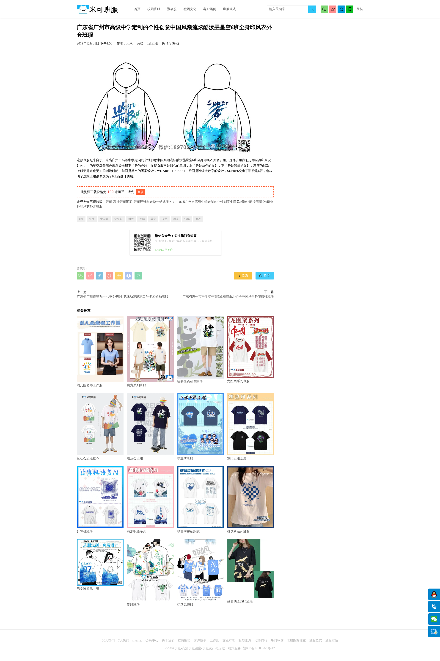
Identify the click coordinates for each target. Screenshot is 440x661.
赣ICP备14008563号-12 (259, 648)
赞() (264, 275)
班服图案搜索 (296, 640)
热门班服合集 (236, 458)
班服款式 (229, 9)
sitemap (137, 640)
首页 (137, 9)
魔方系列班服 (136, 385)
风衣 (198, 219)
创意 (131, 219)
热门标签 (277, 640)
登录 (140, 192)
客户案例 (209, 9)
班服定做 (331, 640)
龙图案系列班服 (238, 381)
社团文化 (190, 9)
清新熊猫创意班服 (190, 381)
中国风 (104, 219)
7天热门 (123, 640)
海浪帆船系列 (136, 531)
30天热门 (108, 640)
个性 (91, 219)
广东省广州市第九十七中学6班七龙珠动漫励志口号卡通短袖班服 (122, 296)
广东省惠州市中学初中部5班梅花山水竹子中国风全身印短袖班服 (228, 296)
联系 (243, 275)
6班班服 (152, 43)
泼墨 (164, 219)
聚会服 (172, 9)
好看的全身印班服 (240, 601)
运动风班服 (185, 604)
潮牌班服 (133, 604)
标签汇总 (245, 640)
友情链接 (184, 640)
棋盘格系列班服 (238, 531)
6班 (81, 219)
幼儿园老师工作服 (89, 385)
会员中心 (152, 640)
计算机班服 (85, 531)
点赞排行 (261, 640)
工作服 (214, 640)
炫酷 (187, 219)
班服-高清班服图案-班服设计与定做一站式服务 (139, 202)
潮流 (176, 219)
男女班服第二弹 (88, 589)
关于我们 (168, 640)
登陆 (360, 9)
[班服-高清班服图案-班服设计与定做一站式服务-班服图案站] (97, 9)
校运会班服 (135, 458)
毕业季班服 (185, 458)
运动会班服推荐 (88, 458)
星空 (153, 219)
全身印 (118, 219)
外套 (142, 219)
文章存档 (229, 640)
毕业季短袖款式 (188, 531)
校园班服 (153, 9)
